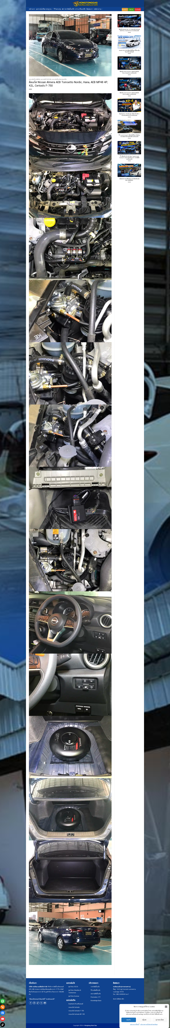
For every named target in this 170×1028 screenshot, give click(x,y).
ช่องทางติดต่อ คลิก (118, 999)
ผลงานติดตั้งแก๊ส (96, 993)
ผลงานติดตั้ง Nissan (46, 79)
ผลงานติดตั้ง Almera (34, 79)
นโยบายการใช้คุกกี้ (134, 1024)
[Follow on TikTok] (37, 1003)
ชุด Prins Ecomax (73, 996)
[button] (166, 1007)
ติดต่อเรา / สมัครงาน (93, 9)
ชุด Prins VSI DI (73, 986)
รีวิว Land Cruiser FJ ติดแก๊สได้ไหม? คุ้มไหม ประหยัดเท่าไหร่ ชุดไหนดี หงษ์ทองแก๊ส (129, 135)
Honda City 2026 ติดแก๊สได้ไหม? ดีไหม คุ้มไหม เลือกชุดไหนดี (129, 51)
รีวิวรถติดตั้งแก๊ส (95, 990)
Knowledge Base (96, 1000)
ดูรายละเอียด (160, 1020)
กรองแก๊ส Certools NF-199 (76, 1014)
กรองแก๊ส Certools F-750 (76, 1011)
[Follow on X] (41, 1003)
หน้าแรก (32, 9)
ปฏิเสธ (144, 1020)
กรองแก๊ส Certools (74, 1007)
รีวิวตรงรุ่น (57, 9)
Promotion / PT (96, 997)
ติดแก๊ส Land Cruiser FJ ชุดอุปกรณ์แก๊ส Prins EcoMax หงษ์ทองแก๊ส (129, 93)
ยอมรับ (129, 1020)
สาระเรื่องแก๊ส (80, 9)
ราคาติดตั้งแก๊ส (95, 986)
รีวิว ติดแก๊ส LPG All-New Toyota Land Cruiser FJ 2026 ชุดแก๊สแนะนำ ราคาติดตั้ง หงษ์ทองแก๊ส (129, 158)
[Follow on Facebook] (30, 1003)
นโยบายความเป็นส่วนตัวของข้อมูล (149, 1024)
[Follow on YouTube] (45, 1003)
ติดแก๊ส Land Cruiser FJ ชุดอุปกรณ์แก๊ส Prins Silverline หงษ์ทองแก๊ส (129, 72)
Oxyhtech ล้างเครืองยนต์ (75, 1004)
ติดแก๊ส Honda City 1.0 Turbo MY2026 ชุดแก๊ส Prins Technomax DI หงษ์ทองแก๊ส (129, 30)
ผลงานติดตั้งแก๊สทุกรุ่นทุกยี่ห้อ (59, 79)
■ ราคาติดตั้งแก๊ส (68, 9)
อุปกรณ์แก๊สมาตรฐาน (43, 9)
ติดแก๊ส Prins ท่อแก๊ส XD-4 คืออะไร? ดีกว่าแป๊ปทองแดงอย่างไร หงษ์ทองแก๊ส (129, 114)
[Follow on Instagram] (34, 1003)
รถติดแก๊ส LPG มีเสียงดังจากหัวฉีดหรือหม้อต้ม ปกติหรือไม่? (129, 179)
